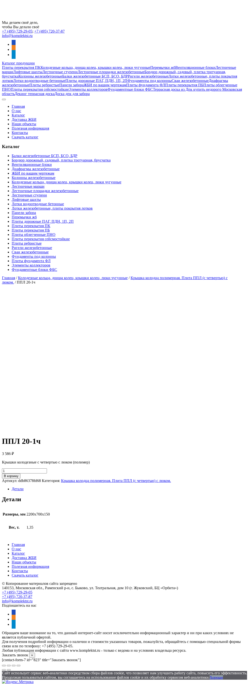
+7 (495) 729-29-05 (17, 31)
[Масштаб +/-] (4, 665)
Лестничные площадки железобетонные (111, 72)
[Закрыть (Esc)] (18, 665)
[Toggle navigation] (4, 99)
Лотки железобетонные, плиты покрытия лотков (52, 208)
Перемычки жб (162, 67)
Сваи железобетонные (190, 81)
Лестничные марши (28, 186)
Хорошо (216, 677)
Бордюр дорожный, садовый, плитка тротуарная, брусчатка (61, 160)
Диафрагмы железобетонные (36, 169)
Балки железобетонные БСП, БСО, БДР (95, 76)
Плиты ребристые (44, 85)
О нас (16, 111)
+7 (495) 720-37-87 (49, 31)
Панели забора (71, 85)
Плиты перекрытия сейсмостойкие (40, 89)
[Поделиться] (14, 665)
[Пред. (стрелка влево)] (4, 670)
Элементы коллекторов (88, 89)
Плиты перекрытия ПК (21, 67)
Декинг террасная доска (34, 94)
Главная (18, 106)
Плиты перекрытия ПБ (184, 85)
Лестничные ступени (60, 72)
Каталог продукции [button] (18, 63)
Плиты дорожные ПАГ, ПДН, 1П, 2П (96, 81)
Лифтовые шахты (27, 72)
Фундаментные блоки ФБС (130, 89)
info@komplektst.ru (17, 36)
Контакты (20, 133)
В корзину (11, 476)
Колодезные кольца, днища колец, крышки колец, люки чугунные (95, 67)
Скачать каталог (25, 137)
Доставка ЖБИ (24, 119)
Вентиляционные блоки (195, 67)
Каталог (18, 115)
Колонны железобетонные (40, 76)
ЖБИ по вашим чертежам (105, 85)
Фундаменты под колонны (149, 81)
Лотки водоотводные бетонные (39, 81)
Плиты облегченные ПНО (33, 234)
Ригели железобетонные (148, 76)
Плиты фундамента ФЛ (145, 85)
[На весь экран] (9, 665)
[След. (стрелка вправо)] (9, 670)
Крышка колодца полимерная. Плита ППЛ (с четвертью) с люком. (116, 481)
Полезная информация (30, 128)
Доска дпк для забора (72, 94)
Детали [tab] (18, 489)
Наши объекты (24, 124)
